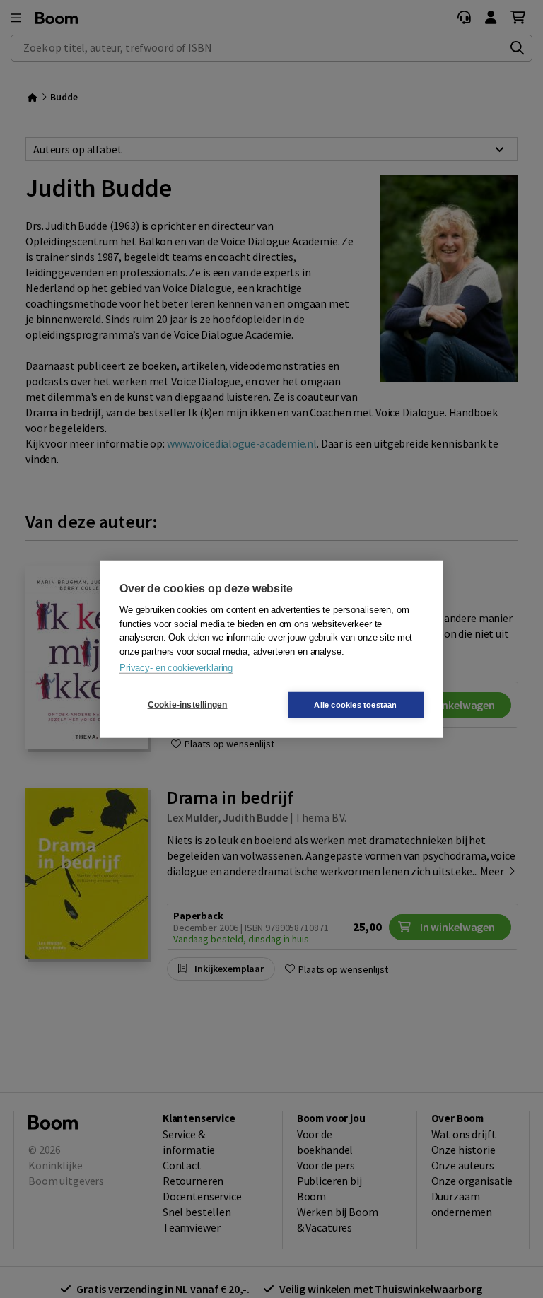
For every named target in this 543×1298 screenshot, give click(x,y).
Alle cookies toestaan (355, 704)
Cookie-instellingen (188, 705)
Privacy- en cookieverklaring (176, 667)
